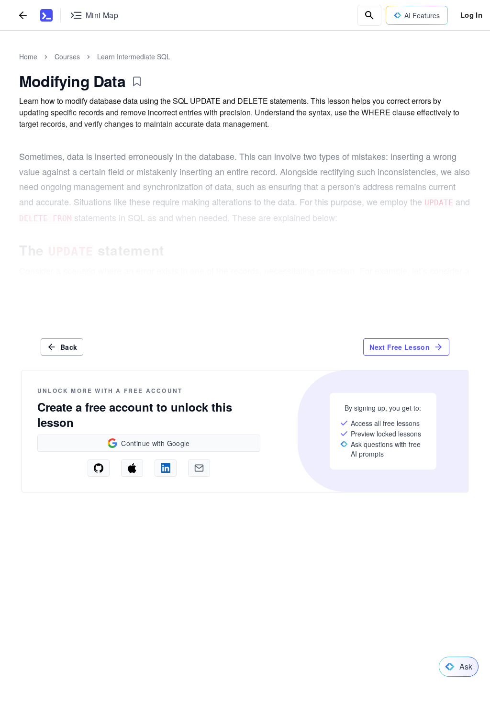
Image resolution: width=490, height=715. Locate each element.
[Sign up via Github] (99, 468)
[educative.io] (46, 15)
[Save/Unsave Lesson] (137, 81)
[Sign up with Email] (199, 468)
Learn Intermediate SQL (133, 56)
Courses (67, 56)
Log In (471, 15)
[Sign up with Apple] (132, 468)
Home (28, 56)
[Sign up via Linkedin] (166, 468)
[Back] (22, 15)
